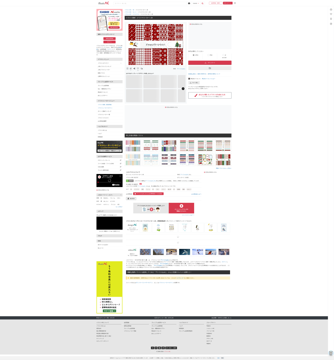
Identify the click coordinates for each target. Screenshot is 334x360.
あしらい (106, 201)
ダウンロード (211, 62)
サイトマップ (100, 330)
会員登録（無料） (215, 3)
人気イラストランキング (104, 66)
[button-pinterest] (159, 339)
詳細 (218, 358)
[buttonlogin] (202, 3)
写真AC (209, 317)
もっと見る (119, 206)
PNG (211, 55)
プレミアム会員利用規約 (185, 322)
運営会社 (98, 319)
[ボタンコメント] (141, 68)
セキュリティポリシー (102, 332)
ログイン (228, 3)
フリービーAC (210, 322)
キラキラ (98, 204)
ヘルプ (100, 133)
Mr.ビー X (100, 248)
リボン (118, 198)
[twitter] (152, 339)
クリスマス (136, 14)
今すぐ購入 (195, 82)
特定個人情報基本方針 (102, 324)
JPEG (196, 55)
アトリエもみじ (181, 68)
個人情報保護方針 (101, 322)
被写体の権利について (214, 74)
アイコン (113, 204)
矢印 (97, 201)
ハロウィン (106, 204)
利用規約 (100, 137)
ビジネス (112, 201)
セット (135, 12)
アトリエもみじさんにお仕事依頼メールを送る (149, 193)
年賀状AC (209, 324)
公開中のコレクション (104, 76)
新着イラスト (101, 73)
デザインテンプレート (104, 160)
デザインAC (210, 330)
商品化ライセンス (103, 92)
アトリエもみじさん (150, 180)
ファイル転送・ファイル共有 (106, 163)
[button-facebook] (156, 339)
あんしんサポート (103, 95)
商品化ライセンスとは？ (208, 78)
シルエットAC (210, 319)
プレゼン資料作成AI (103, 170)
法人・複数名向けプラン (104, 89)
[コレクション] (331, 19)
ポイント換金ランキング (104, 111)
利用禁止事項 (192, 74)
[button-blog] (163, 339)
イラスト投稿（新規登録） (105, 104)
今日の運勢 (101, 167)
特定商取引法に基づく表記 (103, 327)
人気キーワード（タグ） (105, 195)
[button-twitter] (152, 339)
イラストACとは (102, 130)
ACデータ (209, 332)
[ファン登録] (331, 14)
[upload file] (189, 3)
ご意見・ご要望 (172, 339)
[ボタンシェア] (134, 68)
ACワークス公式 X (103, 244)
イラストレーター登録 (130, 322)
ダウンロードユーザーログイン (144, 282)
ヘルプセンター (180, 278)
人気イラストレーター (104, 69)
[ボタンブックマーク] (127, 68)
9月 (118, 204)
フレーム (112, 198)
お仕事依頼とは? (196, 194)
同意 (222, 358)
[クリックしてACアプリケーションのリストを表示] (235, 3)
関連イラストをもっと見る (223, 168)
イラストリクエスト (103, 117)
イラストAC (128, 10)
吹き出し (106, 198)
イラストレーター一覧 (104, 114)
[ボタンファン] (138, 68)
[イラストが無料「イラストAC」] (103, 3)
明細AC (209, 335)
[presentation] (183, 88)
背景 (97, 198)
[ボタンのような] (130, 68)
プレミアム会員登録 (103, 85)
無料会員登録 (109, 38)
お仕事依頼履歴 (102, 121)
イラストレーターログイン (105, 108)
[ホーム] (331, 9)
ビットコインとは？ (188, 215)
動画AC (209, 327)
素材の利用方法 (202, 74)
